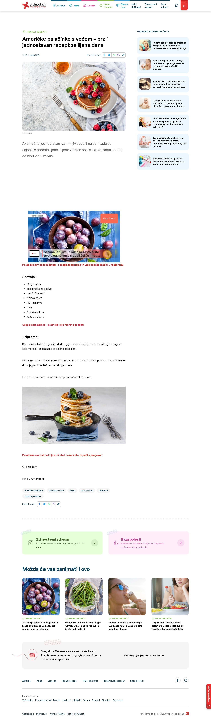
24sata (86, 700)
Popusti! (96, 700)
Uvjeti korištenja (57, 714)
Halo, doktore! (90, 680)
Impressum (41, 714)
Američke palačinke (33, 490)
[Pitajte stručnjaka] (208, 696)
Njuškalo (77, 700)
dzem (72, 490)
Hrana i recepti (69, 680)
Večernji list (27, 700)
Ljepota (91, 5)
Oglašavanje (28, 714)
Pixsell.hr (106, 700)
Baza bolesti (136, 680)
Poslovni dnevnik (43, 700)
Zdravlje (61, 5)
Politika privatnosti (75, 714)
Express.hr (118, 700)
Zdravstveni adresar (114, 680)
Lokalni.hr (66, 700)
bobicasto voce (56, 490)
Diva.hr (56, 700)
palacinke (103, 490)
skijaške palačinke (32, 496)
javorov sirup (87, 490)
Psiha (76, 5)
